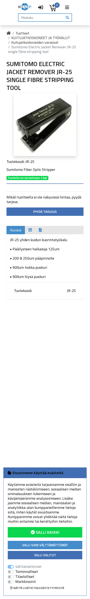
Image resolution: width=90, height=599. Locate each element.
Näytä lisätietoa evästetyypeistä (38, 588)
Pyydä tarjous (45, 211)
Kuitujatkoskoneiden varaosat (34, 42)
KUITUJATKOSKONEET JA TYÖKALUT (40, 38)
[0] (52, 7)
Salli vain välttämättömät (45, 545)
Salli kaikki (47, 532)
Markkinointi (25, 581)
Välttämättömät (28, 566)
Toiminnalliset (26, 571)
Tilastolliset (24, 576)
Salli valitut (45, 555)
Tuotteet (22, 33)
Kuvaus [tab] (15, 230)
